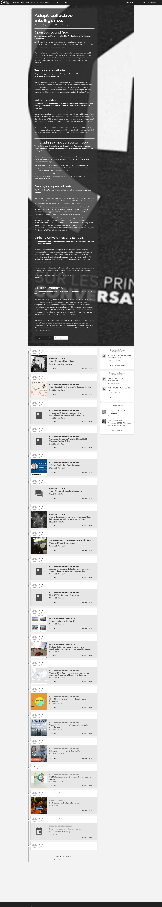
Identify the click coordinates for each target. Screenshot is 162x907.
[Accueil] (5, 2)
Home (33, 2)
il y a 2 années (42, 353)
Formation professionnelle (60, 826)
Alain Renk (42, 351)
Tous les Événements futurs (117, 365)
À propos (16, 2)
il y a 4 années (42, 794)
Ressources (25, 2)
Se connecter (151, 2)
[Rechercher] (66, 2)
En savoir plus (87, 369)
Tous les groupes (117, 430)
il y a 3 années (42, 535)
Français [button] (129, 2)
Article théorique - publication (62, 618)
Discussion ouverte (57, 358)
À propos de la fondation (44, 338)
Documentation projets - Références (64, 384)
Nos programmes (61, 338)
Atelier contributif (57, 800)
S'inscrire (142, 2)
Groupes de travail (43, 2)
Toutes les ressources (117, 398)
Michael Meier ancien (41, 767)
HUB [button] (52, 2)
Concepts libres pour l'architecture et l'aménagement (71, 540)
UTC (58, 2)
